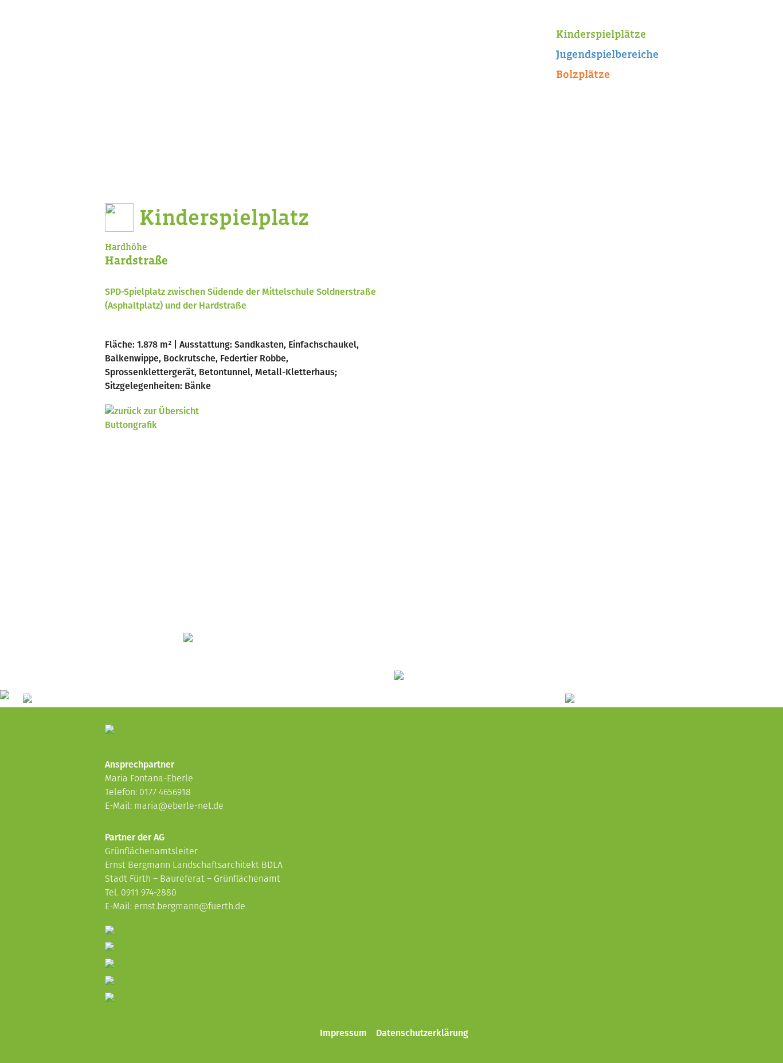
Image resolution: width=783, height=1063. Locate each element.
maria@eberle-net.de (179, 806)
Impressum (343, 1032)
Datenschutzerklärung (422, 1032)
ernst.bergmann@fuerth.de (189, 907)
